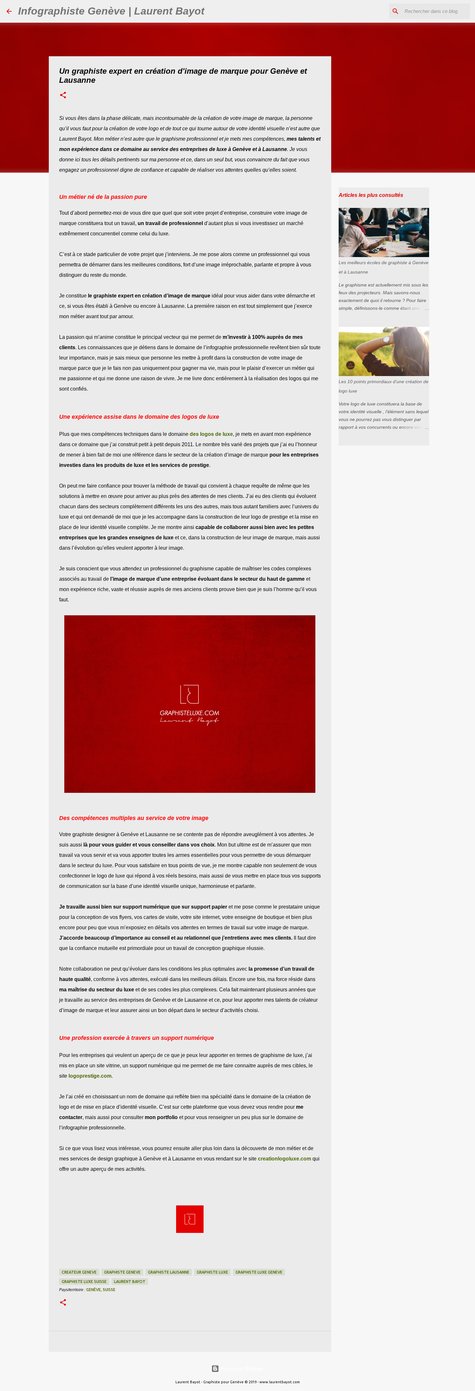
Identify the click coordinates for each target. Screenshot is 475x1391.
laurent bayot (129, 1281)
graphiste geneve (122, 1272)
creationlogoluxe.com (284, 1158)
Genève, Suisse (100, 1290)
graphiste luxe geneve (259, 1272)
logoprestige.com (90, 1076)
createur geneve (79, 1272)
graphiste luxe (212, 1272)
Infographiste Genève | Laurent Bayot (111, 11)
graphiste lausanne (168, 1272)
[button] (63, 95)
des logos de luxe (211, 434)
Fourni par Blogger (241, 1369)
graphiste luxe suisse (84, 1281)
